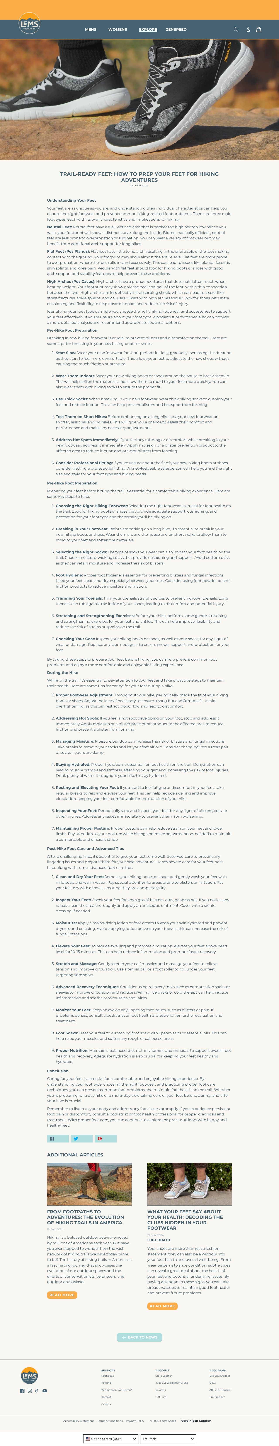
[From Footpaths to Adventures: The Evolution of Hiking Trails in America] (89, 1184)
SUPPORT (108, 1370)
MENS (90, 29)
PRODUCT (162, 1370)
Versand (106, 1382)
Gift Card (160, 1396)
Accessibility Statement (78, 1420)
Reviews (160, 1389)
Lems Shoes (168, 1420)
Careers (106, 1404)
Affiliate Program (220, 1389)
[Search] (236, 29)
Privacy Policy (135, 1420)
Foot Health (158, 1240)
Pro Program (217, 1396)
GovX (212, 1382)
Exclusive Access (219, 1375)
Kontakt (106, 1396)
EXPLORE (148, 29)
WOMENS (117, 29)
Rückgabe (107, 1375)
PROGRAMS (217, 1370)
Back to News (142, 1337)
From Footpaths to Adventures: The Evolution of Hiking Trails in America (85, 1217)
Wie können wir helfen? (116, 1389)
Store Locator (232, 5)
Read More (62, 1295)
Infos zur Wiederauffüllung (172, 1382)
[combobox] (111, 1438)
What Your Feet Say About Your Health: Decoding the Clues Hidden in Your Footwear (185, 1220)
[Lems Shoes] (29, 1376)
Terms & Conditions (110, 1420)
